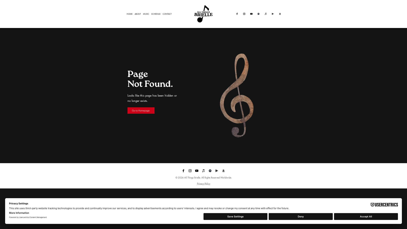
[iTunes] (265, 13)
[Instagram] (244, 13)
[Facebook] (237, 13)
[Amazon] (280, 13)
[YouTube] (251, 13)
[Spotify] (258, 13)
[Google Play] (272, 13)
